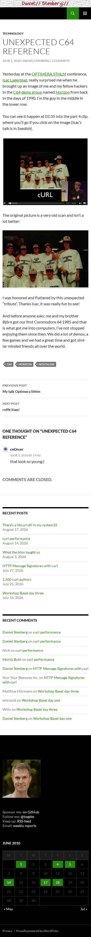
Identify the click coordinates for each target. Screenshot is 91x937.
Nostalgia (46, 364)
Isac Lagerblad (15, 79)
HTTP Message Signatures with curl (30, 566)
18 (58, 882)
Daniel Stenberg (36, 61)
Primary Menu (85, 13)
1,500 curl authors (17, 579)
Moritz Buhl (12, 659)
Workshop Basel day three (23, 593)
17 (45, 882)
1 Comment (61, 61)
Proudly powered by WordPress (37, 931)
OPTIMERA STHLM (49, 73)
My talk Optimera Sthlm (21, 388)
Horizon (63, 92)
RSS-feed (24, 821)
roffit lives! (11, 407)
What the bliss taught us (21, 552)
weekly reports (24, 825)
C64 (16, 92)
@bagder (28, 816)
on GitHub (30, 812)
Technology (13, 33)
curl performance (16, 538)
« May (8, 909)
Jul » (83, 909)
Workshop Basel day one (41, 700)
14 (9, 882)
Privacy (7, 931)
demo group (31, 92)
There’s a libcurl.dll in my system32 (30, 525)
